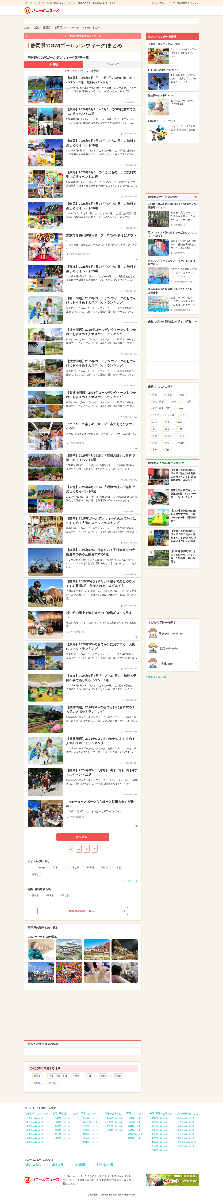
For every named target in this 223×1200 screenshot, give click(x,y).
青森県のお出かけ (34, 1126)
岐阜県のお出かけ (115, 1122)
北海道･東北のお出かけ (37, 1113)
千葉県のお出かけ (91, 1126)
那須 (182, 394)
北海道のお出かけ (34, 1118)
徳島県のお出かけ (160, 1150)
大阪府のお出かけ (136, 1118)
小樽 (154, 449)
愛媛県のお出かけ (160, 1138)
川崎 (154, 429)
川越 (154, 442)
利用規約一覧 (105, 1164)
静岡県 (52, 1082)
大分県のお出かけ (185, 1134)
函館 (167, 449)
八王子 (168, 435)
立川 (167, 422)
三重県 (37, 1082)
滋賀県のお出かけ (136, 1138)
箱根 (182, 435)
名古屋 (37, 1076)
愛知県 (104, 1076)
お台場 (187, 401)
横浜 (154, 394)
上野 (180, 429)
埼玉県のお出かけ (91, 1130)
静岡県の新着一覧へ (81, 910)
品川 (154, 422)
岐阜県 (119, 1076)
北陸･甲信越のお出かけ (65, 1113)
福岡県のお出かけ (185, 1118)
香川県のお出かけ (160, 1146)
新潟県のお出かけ (63, 1126)
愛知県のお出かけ (115, 1118)
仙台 (181, 408)
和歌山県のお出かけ (137, 1134)
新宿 (180, 422)
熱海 (77, 1076)
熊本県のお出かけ (185, 1130)
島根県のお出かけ (160, 1134)
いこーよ (33, 3)
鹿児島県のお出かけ (186, 1142)
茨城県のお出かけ (91, 1142)
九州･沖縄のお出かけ (186, 1113)
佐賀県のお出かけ (185, 1122)
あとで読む (160, 3)
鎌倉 (167, 429)
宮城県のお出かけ (34, 1122)
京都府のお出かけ (136, 1122)
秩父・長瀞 (158, 401)
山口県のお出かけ (160, 1126)
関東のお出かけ (89, 1113)
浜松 (90, 1076)
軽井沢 (181, 442)
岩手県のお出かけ (34, 1130)
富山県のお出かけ (63, 1134)
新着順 (53, 64)
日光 (184, 415)
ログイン (194, 3)
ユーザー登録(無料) (178, 3)
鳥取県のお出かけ (160, 1130)
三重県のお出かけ (115, 1126)
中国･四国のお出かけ (161, 1113)
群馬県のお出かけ (91, 1134)
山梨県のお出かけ (63, 1122)
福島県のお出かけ (34, 1142)
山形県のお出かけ (34, 1138)
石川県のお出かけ (63, 1130)
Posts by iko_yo (156, 676)
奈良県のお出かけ (136, 1130)
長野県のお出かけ (63, 1118)
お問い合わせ (32, 1164)
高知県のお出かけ (160, 1142)
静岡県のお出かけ (115, 1130)
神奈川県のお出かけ (92, 1122)
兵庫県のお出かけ (136, 1126)
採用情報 (80, 1164)
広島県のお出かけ (160, 1118)
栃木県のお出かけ (91, 1138)
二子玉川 (156, 415)
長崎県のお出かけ (185, 1126)
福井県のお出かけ (63, 1138)
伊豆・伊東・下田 (58, 1076)
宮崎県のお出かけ (185, 1138)
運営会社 (57, 1164)
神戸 (174, 401)
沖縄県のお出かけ (185, 1146)
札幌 (172, 415)
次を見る (81, 836)
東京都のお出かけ (91, 1118)
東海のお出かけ (113, 1113)
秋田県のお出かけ (34, 1134)
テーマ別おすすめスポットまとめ (82, 36)
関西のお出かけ (134, 1113)
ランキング (112, 64)
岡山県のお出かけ (160, 1122)
